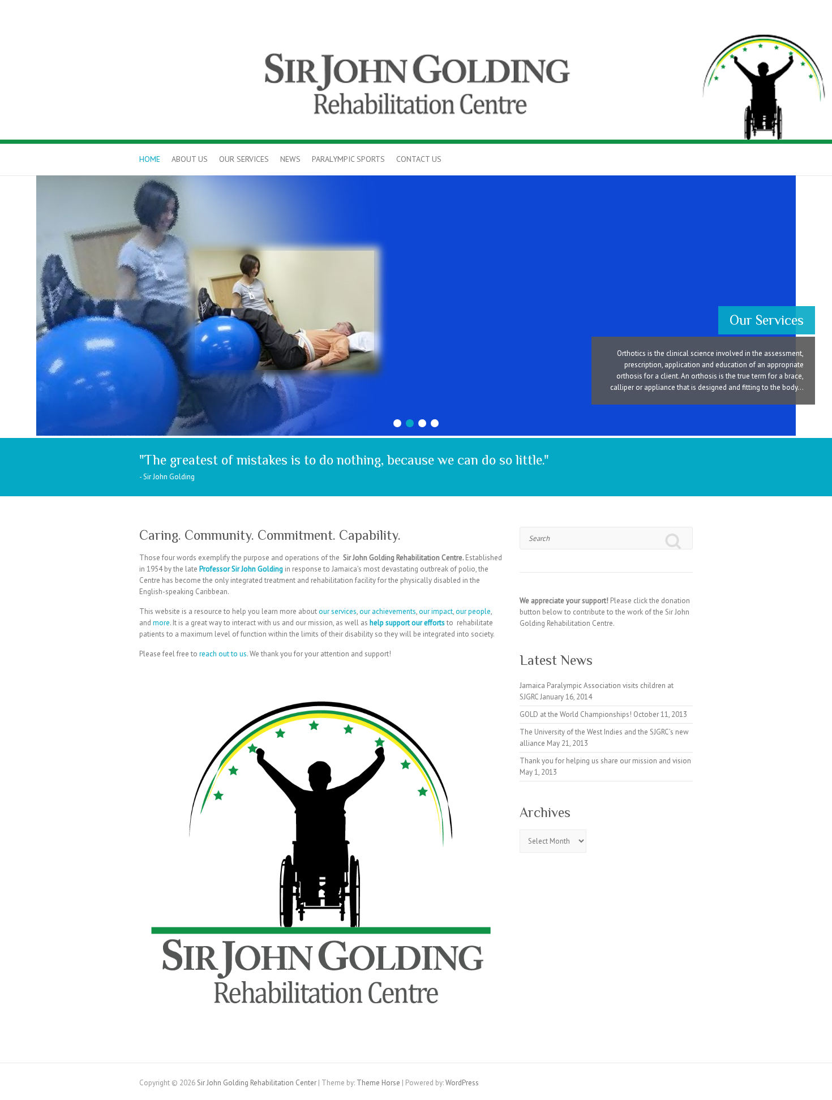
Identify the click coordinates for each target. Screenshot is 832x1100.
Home (149, 159)
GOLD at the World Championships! (576, 714)
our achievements (387, 611)
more (161, 623)
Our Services (244, 159)
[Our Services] (416, 181)
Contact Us (418, 159)
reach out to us (223, 654)
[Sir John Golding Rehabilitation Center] (416, 30)
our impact (436, 611)
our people (473, 611)
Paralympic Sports (348, 159)
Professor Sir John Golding (241, 569)
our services (338, 611)
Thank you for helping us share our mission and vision (605, 761)
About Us (189, 159)
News (290, 159)
